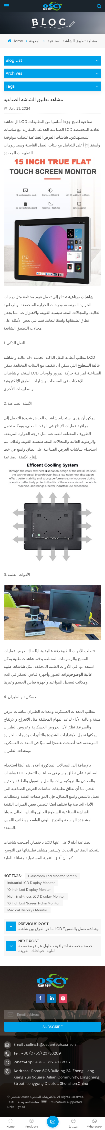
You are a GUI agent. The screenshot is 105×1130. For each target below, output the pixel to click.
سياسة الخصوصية (29, 1102)
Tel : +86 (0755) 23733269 (37, 1053)
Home (17, 40)
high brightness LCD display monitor (36, 896)
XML (11, 1102)
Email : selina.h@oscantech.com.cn (44, 1044)
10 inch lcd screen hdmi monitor (33, 903)
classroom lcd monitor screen (52, 876)
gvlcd (21, 1107)
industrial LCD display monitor (31, 883)
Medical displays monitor (27, 910)
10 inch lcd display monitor (29, 889)
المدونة (35, 40)
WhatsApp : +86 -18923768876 (41, 1062)
